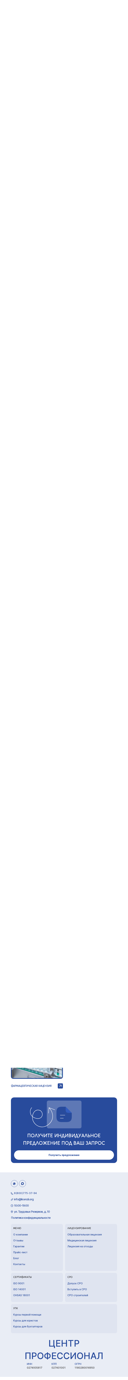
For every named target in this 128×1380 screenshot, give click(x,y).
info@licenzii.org (24, 1199)
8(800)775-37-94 (25, 1193)
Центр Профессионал (64, 1349)
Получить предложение (64, 1155)
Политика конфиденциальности (30, 1217)
